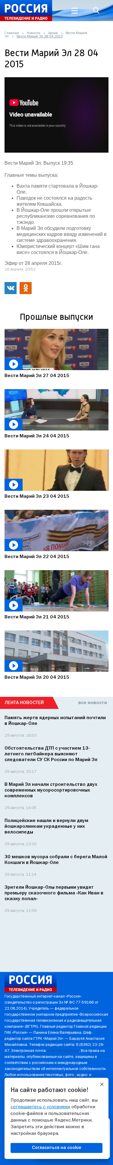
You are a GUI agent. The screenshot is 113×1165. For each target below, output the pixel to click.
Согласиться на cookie (56, 1148)
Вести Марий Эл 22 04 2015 (37, 557)
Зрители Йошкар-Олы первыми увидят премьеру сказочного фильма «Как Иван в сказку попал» (54, 893)
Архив (53, 33)
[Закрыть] (101, 1084)
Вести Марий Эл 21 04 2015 (37, 617)
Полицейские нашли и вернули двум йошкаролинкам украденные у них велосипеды (46, 826)
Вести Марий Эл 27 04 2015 (37, 376)
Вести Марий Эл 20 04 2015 (37, 677)
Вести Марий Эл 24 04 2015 (37, 436)
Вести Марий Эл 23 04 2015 (37, 496)
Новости (33, 33)
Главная (12, 33)
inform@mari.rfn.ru (63, 1050)
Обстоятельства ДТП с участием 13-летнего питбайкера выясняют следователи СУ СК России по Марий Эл (51, 754)
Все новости (92, 703)
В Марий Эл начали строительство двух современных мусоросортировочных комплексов (51, 790)
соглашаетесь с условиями (40, 1107)
